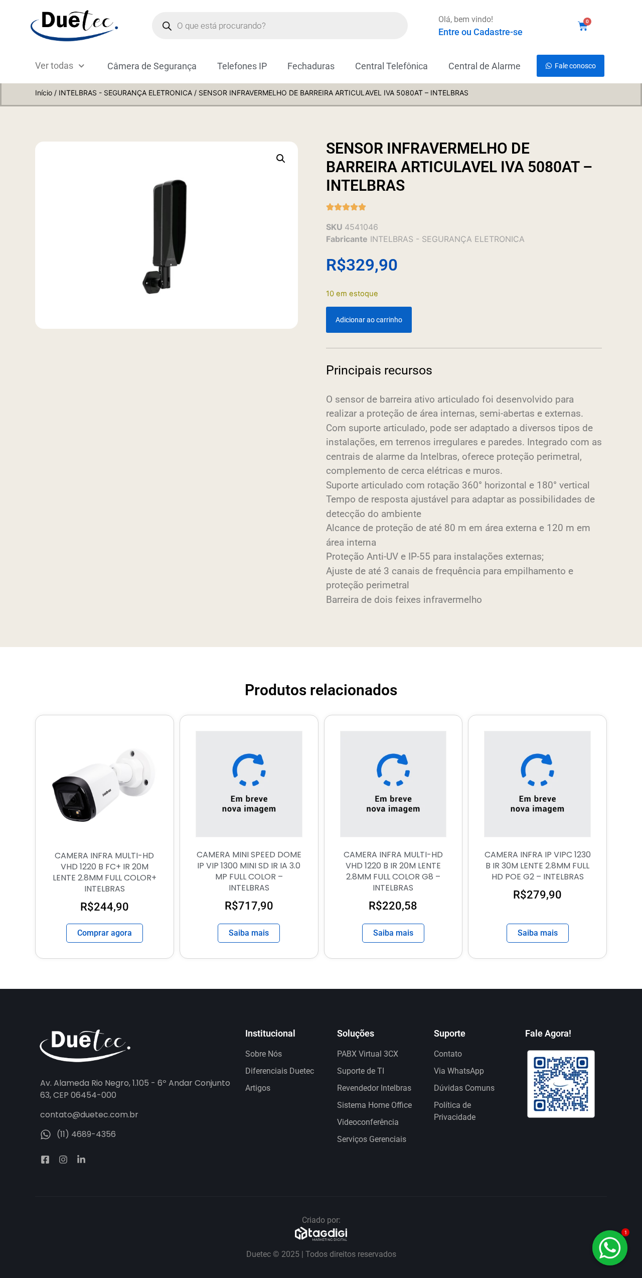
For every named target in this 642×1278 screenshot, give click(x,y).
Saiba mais (249, 933)
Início (43, 92)
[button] (281, 159)
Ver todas (54, 65)
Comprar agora (104, 933)
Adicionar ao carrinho (369, 320)
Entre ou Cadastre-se (480, 32)
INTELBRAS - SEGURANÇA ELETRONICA (125, 92)
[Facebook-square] (45, 1160)
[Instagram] (63, 1160)
